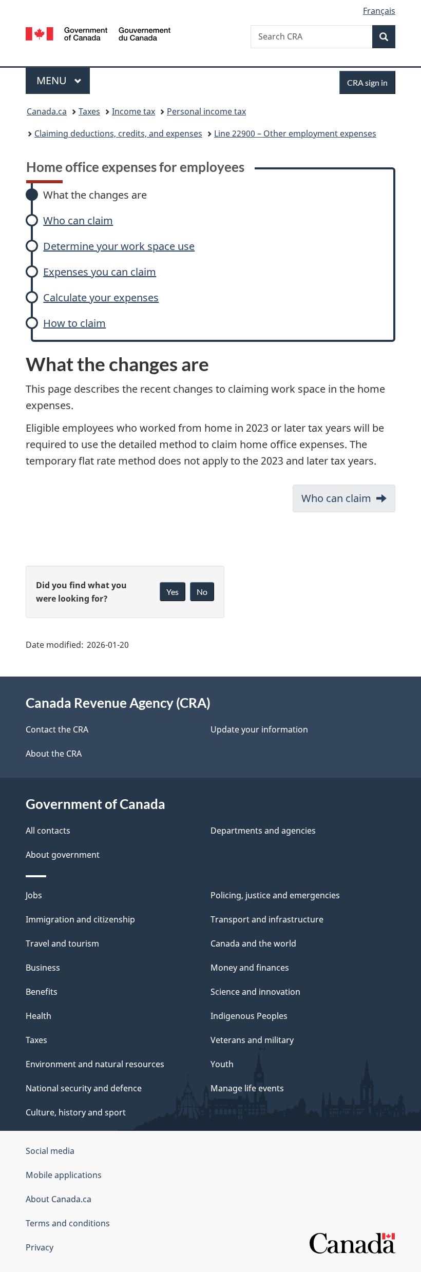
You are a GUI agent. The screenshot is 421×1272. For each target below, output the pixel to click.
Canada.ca (47, 111)
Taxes (89, 111)
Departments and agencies (263, 830)
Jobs (34, 895)
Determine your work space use (119, 246)
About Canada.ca (58, 1199)
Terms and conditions (68, 1223)
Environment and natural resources (95, 1064)
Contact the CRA (57, 729)
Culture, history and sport (76, 1112)
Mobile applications (64, 1175)
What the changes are (95, 194)
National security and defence (84, 1088)
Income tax (133, 111)
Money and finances (249, 967)
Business (43, 967)
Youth (222, 1064)
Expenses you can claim (99, 271)
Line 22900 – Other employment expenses (295, 133)
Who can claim (78, 220)
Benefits (42, 991)
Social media (50, 1151)
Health (38, 1016)
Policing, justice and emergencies (275, 895)
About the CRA (54, 753)
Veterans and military (252, 1040)
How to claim (74, 323)
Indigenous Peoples (249, 1016)
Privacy (39, 1247)
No (202, 591)
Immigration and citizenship (80, 919)
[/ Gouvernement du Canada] (98, 33)
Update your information (259, 729)
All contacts (48, 830)
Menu (52, 80)
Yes (172, 591)
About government (63, 854)
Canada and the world (253, 943)
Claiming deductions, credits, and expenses (118, 133)
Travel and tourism (62, 943)
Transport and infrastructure (266, 919)
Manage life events (247, 1088)
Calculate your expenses (101, 297)
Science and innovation (255, 991)
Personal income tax (206, 111)
